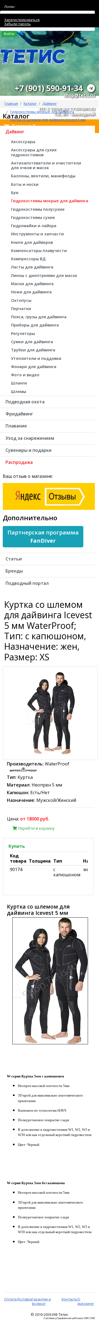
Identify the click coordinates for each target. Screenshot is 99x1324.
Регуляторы (23, 333)
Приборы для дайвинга (35, 325)
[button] (43, 536)
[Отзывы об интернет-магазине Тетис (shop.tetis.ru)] (49, 496)
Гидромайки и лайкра (33, 225)
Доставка (24, 1299)
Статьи (14, 559)
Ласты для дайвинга (32, 267)
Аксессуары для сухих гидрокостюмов (34, 152)
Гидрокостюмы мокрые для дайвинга (49, 200)
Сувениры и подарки (28, 450)
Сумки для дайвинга (32, 341)
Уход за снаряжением (30, 438)
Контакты (70, 1299)
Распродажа (19, 462)
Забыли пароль (17, 23)
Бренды (14, 571)
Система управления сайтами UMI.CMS (69, 1318)
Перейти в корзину (35, 828)
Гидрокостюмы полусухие (38, 209)
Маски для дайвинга (32, 283)
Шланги (19, 383)
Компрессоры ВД (28, 258)
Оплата (10, 1299)
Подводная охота (25, 402)
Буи (14, 192)
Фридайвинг (19, 414)
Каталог (30, 103)
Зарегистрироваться (22, 19)
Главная (11, 103)
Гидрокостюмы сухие (33, 217)
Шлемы (18, 391)
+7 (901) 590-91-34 (48, 88)
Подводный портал (27, 583)
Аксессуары (23, 141)
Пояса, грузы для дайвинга (39, 316)
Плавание (16, 426)
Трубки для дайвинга (33, 349)
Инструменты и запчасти (37, 233)
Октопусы (21, 300)
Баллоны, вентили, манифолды (43, 175)
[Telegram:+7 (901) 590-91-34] (91, 88)
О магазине (86, 1301)
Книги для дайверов (32, 242)
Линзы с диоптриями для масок (44, 275)
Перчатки (21, 308)
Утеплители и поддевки (36, 358)
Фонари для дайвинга (33, 366)
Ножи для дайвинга (31, 291)
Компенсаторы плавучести (39, 250)
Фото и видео (25, 374)
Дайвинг (49, 103)
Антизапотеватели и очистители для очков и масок (46, 165)
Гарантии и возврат (41, 1301)
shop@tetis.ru (79, 95)
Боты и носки (24, 184)
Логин (9, 6)
